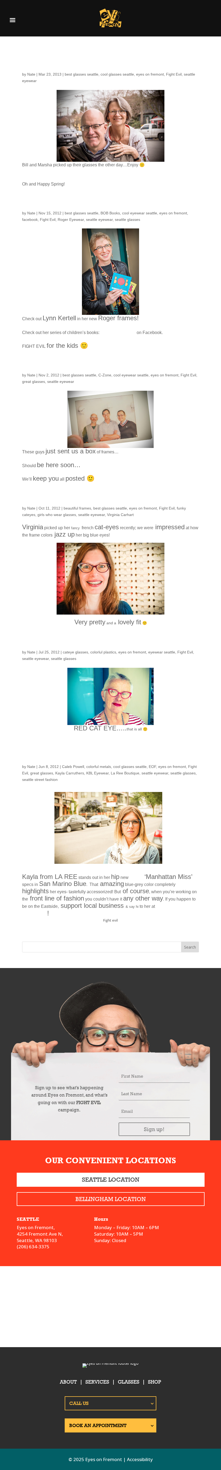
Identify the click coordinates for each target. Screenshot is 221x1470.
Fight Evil (174, 74)
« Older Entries (35, 938)
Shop (154, 1382)
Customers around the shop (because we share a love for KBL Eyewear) (107, 752)
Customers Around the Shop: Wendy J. (101, 642)
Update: (38, 365)
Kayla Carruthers (69, 773)
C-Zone (104, 375)
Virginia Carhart (120, 515)
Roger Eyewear (71, 219)
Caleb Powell (73, 766)
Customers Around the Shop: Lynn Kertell (110, 203)
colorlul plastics (103, 652)
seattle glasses (127, 219)
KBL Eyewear (97, 773)
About (68, 1382)
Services (97, 1382)
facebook (30, 219)
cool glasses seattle (117, 74)
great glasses (33, 381)
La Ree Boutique (125, 773)
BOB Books (110, 213)
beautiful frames (77, 508)
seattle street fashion (40, 779)
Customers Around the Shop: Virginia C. (106, 498)
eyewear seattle (161, 652)
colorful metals (98, 766)
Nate (31, 74)
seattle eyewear (99, 219)
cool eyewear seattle (139, 213)
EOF (152, 766)
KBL (136, 876)
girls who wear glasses (56, 515)
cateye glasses (75, 652)
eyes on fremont (150, 74)
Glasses (128, 1382)
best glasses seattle (81, 74)
